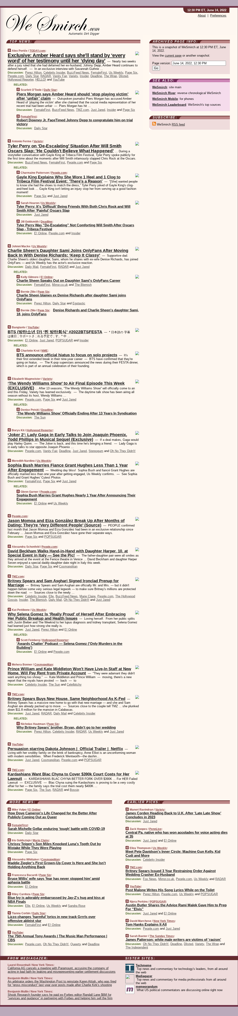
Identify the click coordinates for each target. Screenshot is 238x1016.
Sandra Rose (76, 905)
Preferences (218, 15)
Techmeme (143, 965)
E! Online (40, 233)
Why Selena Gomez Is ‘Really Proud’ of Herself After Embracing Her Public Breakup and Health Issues (67, 616)
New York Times (164, 921)
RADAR (45, 76)
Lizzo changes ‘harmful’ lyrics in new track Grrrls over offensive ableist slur (52, 919)
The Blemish (83, 284)
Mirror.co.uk (60, 284)
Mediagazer (144, 976)
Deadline (96, 76)
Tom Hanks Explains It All (146, 924)
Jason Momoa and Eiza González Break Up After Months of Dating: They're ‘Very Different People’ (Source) (66, 523)
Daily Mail (31, 266)
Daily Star (32, 76)
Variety (73, 76)
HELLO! (40, 79)
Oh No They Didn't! (123, 451)
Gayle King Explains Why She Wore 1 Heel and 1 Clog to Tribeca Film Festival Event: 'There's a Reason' (68, 179)
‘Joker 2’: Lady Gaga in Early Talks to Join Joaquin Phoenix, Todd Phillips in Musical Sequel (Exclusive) (67, 437)
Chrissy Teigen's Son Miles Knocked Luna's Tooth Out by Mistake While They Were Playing (54, 846)
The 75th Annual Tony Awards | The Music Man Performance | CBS (57, 938)
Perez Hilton (33, 72)
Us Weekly (116, 72)
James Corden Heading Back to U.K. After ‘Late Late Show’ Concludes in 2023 (173, 815)
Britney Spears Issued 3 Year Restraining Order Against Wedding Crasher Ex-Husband (171, 873)
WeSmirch (159, 87)
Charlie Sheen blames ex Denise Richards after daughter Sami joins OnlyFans (71, 297)
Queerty (75, 944)
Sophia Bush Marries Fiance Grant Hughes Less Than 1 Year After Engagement (68, 467)
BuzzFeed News (78, 72)
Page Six (131, 72)
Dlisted (123, 76)
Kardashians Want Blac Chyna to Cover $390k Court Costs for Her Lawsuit (68, 776)
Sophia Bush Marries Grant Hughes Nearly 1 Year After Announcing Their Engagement (76, 497)
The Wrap (110, 76)
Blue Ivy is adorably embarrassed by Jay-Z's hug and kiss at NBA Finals (56, 900)
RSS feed (178, 124)
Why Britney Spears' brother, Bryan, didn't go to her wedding (66, 727)
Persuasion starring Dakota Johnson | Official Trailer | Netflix (65, 749)
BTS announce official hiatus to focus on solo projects (67, 355)
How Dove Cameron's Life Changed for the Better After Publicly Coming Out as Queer (52, 815)
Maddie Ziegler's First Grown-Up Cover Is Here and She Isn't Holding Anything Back (57, 865)
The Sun (40, 417)
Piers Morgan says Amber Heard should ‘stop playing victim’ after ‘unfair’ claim (73, 96)
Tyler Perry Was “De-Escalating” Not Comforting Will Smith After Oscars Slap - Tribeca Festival (75, 227)
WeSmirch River (163, 93)
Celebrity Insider (54, 72)
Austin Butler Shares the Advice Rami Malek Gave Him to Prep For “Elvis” (176, 907)
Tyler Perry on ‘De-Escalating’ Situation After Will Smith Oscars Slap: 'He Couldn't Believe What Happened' (65, 148)
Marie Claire (87, 596)
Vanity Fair (60, 76)
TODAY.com (37, 50)
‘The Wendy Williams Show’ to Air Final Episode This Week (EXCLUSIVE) (66, 385)
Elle (51, 596)
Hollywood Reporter (20, 79)
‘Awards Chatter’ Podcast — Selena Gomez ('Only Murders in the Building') (69, 645)
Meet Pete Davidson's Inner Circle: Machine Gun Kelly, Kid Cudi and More (173, 853)
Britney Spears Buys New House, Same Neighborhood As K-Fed (66, 699)
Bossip (74, 790)
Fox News (149, 879)
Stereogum (96, 451)
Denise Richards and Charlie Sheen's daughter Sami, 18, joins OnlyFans (78, 312)
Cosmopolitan (68, 566)
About (202, 15)
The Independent (137, 947)
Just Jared (98, 110)
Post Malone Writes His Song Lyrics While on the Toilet (170, 890)
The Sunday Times (161, 936)
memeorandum (147, 986)
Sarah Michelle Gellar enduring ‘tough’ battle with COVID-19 (56, 829)
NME (44, 350)
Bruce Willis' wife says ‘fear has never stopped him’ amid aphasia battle (54, 880)
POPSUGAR (64, 340)
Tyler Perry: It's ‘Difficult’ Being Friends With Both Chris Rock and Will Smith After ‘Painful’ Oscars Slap (73, 208)
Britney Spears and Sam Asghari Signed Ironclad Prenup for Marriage (63, 583)
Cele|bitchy (74, 684)
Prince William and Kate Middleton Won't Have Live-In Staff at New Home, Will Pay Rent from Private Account (69, 671)
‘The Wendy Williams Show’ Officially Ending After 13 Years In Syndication (77, 413)
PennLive (155, 829)
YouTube (59, 79)
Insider (84, 76)
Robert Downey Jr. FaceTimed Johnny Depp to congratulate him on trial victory (75, 122)
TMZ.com (82, 110)
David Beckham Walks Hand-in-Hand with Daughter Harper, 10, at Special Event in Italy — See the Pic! (68, 553)
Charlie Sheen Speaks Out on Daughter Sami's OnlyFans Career (68, 280)
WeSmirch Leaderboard (169, 104)
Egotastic (79, 303)
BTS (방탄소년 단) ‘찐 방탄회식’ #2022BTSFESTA (55, 332)
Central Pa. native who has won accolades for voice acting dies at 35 (177, 834)
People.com (16, 76)
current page (173, 55)
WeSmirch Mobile (165, 99)
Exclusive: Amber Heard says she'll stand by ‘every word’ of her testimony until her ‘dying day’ (66, 58)
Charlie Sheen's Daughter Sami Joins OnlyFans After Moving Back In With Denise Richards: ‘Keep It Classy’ (68, 253)
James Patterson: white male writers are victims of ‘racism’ (173, 939)
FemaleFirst (99, 72)
